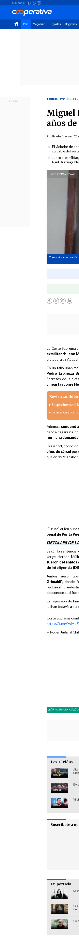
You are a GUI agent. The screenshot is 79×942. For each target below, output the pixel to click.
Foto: (53, 174)
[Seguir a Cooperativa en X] (34, 2)
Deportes (55, 24)
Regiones (71, 24)
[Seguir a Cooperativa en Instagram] (39, 2)
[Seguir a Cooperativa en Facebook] (29, 2)
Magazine (39, 24)
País (25, 24)
